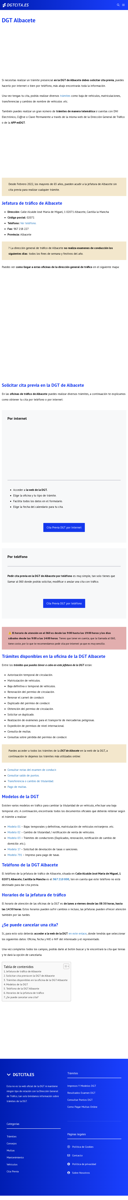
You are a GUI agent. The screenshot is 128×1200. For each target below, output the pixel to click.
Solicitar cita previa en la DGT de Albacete (30, 975)
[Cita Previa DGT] (19, 5)
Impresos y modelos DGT (81, 1085)
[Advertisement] (64, 52)
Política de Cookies (83, 1146)
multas (22, 787)
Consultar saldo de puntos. (23, 775)
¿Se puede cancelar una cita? (22, 997)
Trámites (11, 1136)
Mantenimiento (15, 1157)
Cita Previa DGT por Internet (64, 527)
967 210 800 (61, 879)
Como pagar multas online (82, 1106)
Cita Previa (13, 1171)
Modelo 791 (15, 855)
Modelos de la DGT (17, 984)
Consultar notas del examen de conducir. (32, 770)
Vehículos (12, 1164)
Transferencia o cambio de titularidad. (31, 781)
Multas (11, 1150)
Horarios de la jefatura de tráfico (25, 992)
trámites (65, 96)
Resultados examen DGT (81, 1092)
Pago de (13, 787)
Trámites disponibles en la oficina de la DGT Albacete (37, 980)
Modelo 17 (14, 849)
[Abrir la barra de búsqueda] (118, 5)
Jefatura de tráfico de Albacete (23, 971)
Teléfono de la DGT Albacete (22, 988)
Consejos (12, 1143)
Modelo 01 (14, 826)
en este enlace (78, 933)
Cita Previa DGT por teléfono (64, 603)
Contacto (77, 1155)
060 (21, 581)
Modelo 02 (14, 832)
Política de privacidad (84, 1164)
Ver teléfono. (28, 223)
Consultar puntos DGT (80, 1099)
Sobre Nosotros (81, 1172)
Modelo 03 (14, 838)
